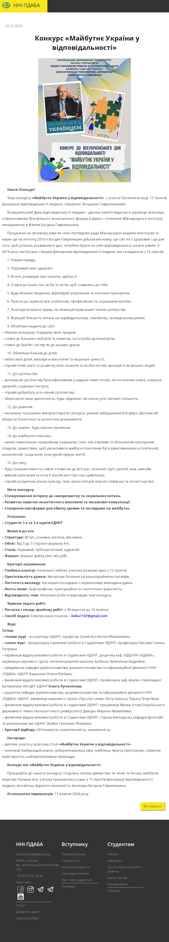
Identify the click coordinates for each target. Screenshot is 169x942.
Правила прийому (73, 854)
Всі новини (153, 806)
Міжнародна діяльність (140, 19)
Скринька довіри (27, 918)
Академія (12, 19)
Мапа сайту (23, 882)
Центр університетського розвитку (124, 869)
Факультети (115, 861)
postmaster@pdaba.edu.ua (33, 854)
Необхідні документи (76, 867)
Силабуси (113, 891)
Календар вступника (75, 873)
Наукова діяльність (106, 19)
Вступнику (31, 19)
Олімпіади (68, 886)
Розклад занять (117, 884)
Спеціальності (71, 861)
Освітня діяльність (75, 19)
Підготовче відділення (77, 880)
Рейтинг (112, 854)
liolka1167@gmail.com (89, 616)
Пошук (20, 905)
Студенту (51, 19)
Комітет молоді (117, 878)
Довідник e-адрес (28, 912)
